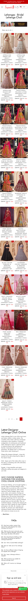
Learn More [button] (5, 594)
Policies (13, 571)
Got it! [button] (14, 598)
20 (17, 419)
